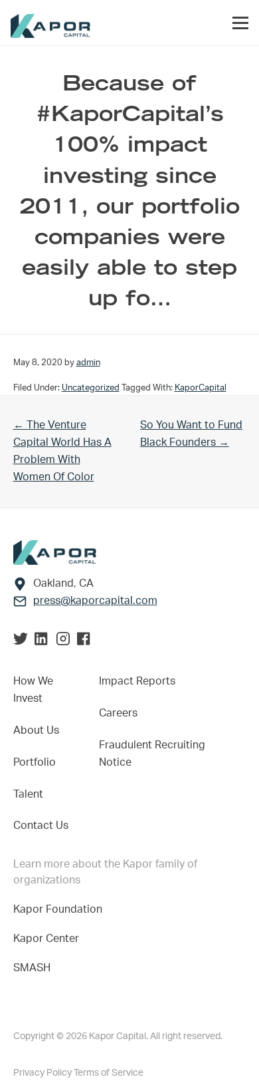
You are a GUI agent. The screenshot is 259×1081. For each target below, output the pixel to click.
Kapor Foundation (60, 909)
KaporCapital (200, 387)
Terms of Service (108, 1073)
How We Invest (33, 690)
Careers (118, 713)
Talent (28, 794)
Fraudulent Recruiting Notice (152, 754)
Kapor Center (48, 938)
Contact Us (40, 825)
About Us (36, 730)
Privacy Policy (43, 1073)
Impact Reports (137, 681)
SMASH (31, 968)
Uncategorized (91, 387)
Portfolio (34, 762)
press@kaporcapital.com (95, 600)
